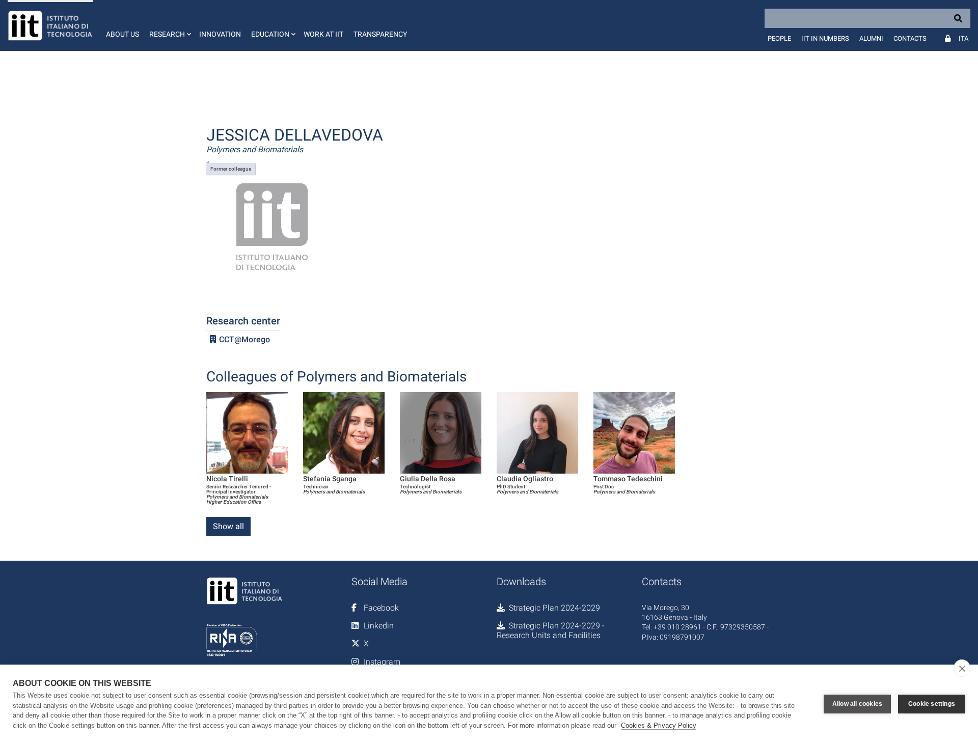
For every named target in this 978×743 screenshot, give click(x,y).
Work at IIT (323, 34)
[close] (962, 668)
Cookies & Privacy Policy (658, 725)
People (779, 38)
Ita (963, 38)
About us (122, 34)
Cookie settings (931, 703)
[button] (169, 25)
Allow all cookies (857, 703)
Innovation (220, 34)
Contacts (910, 38)
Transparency (380, 34)
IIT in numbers (825, 38)
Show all (228, 526)
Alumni (871, 38)
